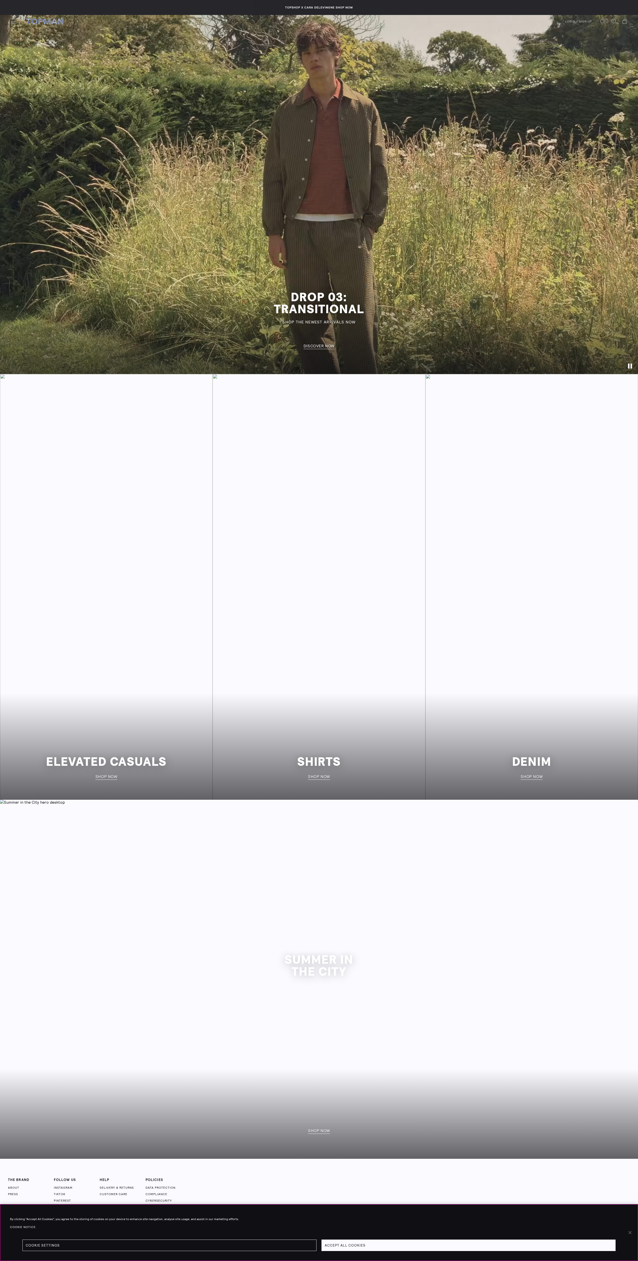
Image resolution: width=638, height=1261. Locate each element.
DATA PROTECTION (160, 1188)
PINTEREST (62, 1201)
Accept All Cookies (345, 1245)
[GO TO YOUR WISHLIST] (613, 21)
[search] (602, 21)
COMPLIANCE (156, 1194)
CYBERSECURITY (159, 1201)
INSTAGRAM (63, 1188)
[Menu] (13, 21)
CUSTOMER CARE (113, 1194)
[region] (319, 1232)
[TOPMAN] (44, 21)
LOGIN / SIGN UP (578, 21)
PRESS (13, 1194)
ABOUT (13, 1188)
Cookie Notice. (23, 1227)
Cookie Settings (43, 1245)
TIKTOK (59, 1194)
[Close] (630, 1232)
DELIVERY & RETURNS (117, 1188)
